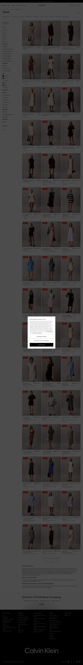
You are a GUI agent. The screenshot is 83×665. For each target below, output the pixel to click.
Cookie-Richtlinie (49, 331)
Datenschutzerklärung (37, 333)
